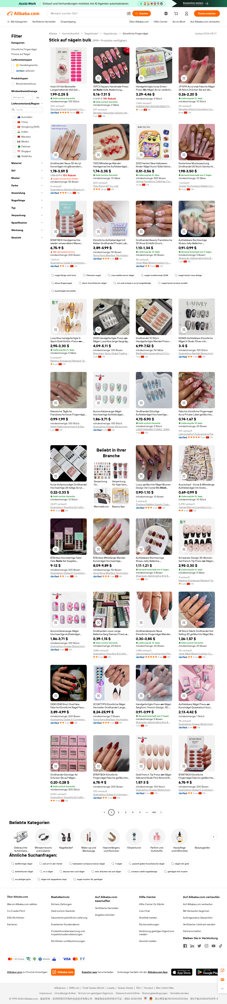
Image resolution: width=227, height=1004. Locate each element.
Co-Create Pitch (16, 911)
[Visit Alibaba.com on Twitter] (199, 946)
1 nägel (118, 864)
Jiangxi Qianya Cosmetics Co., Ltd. (197, 507)
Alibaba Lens (14, 972)
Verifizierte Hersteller (106, 908)
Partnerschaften (192, 931)
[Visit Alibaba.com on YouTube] (213, 946)
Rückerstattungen (149, 924)
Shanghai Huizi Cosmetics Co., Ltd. (68, 109)
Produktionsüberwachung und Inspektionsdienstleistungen (68, 933)
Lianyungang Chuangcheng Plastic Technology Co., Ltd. (197, 434)
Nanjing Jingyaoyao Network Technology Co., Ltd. (68, 360)
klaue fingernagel (63, 283)
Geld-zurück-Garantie (63, 911)
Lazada (110, 987)
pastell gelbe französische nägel (148, 864)
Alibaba (53, 33)
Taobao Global (125, 987)
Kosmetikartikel (70, 33)
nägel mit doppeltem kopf (54, 879)
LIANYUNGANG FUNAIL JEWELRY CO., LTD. (154, 429)
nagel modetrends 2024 (156, 275)
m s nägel (48, 871)
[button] (129, 13)
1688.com (74, 987)
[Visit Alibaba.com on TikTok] (220, 946)
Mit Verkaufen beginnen (196, 911)
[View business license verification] (145, 998)
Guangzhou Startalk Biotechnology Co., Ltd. (197, 353)
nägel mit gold (182, 864)
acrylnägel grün (23, 879)
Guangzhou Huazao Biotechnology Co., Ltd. (111, 426)
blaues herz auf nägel (73, 871)
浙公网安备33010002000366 (171, 998)
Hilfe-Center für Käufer (151, 904)
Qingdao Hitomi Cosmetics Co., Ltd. (197, 109)
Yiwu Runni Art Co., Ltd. (105, 186)
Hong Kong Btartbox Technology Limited (111, 255)
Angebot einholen (105, 914)
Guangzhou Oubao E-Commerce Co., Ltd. (68, 262)
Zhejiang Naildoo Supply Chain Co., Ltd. (154, 504)
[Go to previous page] (104, 812)
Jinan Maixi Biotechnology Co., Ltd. (154, 262)
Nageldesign (110, 33)
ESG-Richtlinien (15, 917)
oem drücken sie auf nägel (108, 871)
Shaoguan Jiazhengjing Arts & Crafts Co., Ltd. (197, 258)
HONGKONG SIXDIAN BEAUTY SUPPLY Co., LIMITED (154, 106)
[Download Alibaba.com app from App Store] (181, 972)
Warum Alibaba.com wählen (22, 904)
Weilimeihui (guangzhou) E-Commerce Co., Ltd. (154, 353)
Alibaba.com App (158, 972)
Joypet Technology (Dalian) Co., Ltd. (197, 186)
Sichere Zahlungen (61, 904)
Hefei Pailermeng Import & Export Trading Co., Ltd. (68, 426)
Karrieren (12, 924)
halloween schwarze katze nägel (89, 864)
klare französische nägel (94, 283)
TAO (138, 987)
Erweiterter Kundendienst (65, 924)
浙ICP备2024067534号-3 (204, 998)
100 (154, 812)
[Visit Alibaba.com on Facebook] (185, 946)
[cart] (176, 14)
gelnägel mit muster (178, 871)
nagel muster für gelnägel (90, 879)
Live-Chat (144, 911)
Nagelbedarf (91, 33)
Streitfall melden (148, 917)
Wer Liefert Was (165, 987)
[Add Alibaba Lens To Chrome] (63, 972)
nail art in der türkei (52, 864)
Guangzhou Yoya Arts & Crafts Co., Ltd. (68, 507)
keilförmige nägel (23, 864)
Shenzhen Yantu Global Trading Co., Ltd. (111, 353)
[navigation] (27, 423)
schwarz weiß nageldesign (144, 871)
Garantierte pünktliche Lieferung (69, 917)
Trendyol (148, 987)
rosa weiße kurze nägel (122, 275)
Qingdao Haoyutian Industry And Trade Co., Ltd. (111, 112)
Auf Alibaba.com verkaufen (198, 904)
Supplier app (89, 972)
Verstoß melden (148, 941)
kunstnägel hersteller (65, 291)
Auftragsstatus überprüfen (198, 917)
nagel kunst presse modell (174, 283)
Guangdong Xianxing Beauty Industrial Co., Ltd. (68, 189)
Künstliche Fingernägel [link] (135, 33)
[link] (222, 970)
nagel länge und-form (65, 275)
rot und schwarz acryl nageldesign (134, 283)
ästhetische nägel (24, 871)
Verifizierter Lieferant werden (199, 924)
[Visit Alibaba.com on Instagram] (206, 946)
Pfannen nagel (94, 275)
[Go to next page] (161, 812)
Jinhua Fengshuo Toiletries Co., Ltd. (154, 181)
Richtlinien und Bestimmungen (68, 941)
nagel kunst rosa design (190, 275)
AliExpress (60, 987)
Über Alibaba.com (17, 896)
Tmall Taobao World (93, 987)
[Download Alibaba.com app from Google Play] (208, 972)
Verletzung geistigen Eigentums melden (156, 933)
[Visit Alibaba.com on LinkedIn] (192, 946)
